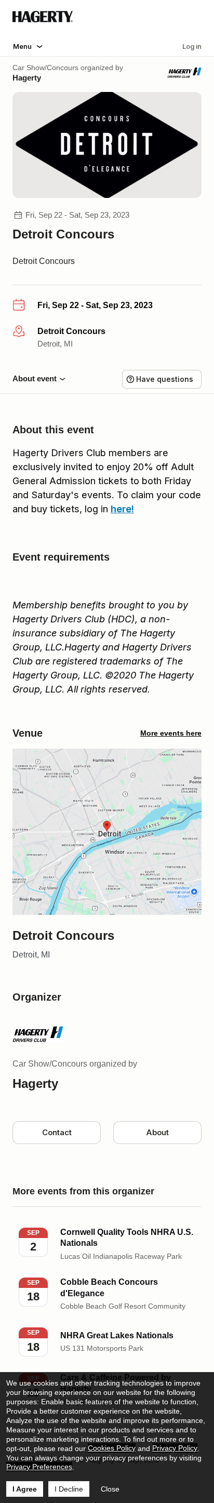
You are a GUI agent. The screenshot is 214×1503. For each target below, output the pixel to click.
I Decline (69, 1489)
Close (110, 1489)
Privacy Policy (174, 1448)
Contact (57, 1132)
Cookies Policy (112, 1448)
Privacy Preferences (39, 1466)
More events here (171, 733)
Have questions (164, 379)
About (157, 1132)
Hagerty (26, 77)
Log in (192, 46)
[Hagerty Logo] (42, 20)
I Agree (24, 1489)
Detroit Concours (43, 261)
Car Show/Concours (45, 67)
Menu (22, 46)
